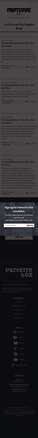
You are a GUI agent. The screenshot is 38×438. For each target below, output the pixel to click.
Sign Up (30, 225)
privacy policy (23, 231)
